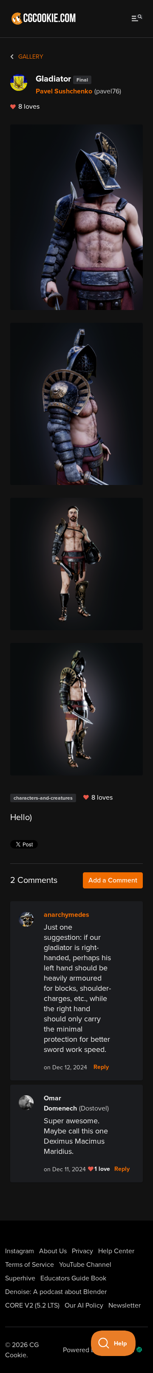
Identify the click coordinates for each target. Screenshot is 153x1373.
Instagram (19, 1251)
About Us (53, 1251)
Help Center (116, 1251)
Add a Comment (112, 880)
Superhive (20, 1278)
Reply (101, 1067)
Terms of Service (29, 1264)
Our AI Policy (84, 1305)
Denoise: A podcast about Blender (56, 1292)
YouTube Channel (85, 1264)
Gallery (30, 56)
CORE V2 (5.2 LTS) (32, 1305)
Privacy (82, 1251)
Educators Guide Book (73, 1278)
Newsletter (124, 1305)
